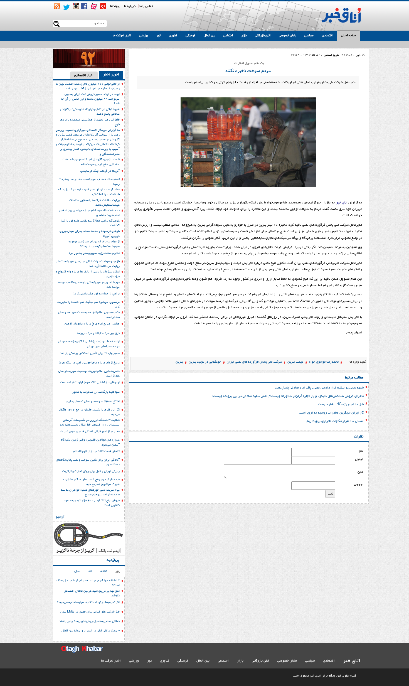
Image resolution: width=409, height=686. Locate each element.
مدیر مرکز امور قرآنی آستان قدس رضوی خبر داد (89, 431)
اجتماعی (228, 35)
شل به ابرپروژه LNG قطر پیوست (341, 404)
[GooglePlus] (103, 6)
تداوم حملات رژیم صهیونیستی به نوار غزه (94, 253)
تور (159, 35)
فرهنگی (190, 35)
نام (361, 451)
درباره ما (129, 6)
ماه (90, 571)
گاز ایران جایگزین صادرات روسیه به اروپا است (331, 413)
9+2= (358, 485)
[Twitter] (66, 7)
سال (77, 571)
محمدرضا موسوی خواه (324, 362)
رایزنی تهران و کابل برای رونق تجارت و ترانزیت (91, 471)
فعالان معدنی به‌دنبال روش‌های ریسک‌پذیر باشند (89, 621)
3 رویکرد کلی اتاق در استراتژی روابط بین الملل (90, 631)
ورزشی (143, 35)
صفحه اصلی (348, 35)
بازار (244, 35)
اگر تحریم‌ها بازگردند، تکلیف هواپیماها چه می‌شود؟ (88, 602)
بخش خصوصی (287, 35)
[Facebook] (84, 6)
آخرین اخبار (111, 75)
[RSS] (57, 6)
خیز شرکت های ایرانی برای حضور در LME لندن (90, 612)
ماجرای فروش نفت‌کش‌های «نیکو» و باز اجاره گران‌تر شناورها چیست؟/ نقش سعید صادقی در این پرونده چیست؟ (288, 396)
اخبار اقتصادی (83, 75)
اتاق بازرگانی (262, 35)
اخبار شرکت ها (122, 35)
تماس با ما (146, 6)
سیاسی (309, 35)
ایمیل (359, 459)
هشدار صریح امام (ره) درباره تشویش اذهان (92, 324)
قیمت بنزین (295, 362)
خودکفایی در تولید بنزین (205, 362)
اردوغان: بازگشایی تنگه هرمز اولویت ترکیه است (90, 382)
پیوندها (115, 6)
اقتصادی (327, 35)
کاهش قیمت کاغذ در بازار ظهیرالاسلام (96, 451)
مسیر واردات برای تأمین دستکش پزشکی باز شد (90, 353)
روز (117, 571)
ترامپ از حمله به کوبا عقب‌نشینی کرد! (96, 294)
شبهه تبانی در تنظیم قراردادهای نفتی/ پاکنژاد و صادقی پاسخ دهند (319, 388)
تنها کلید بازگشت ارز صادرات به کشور (96, 392)
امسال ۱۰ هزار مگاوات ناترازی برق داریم (335, 421)
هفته (103, 571)
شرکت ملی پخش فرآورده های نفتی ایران (254, 362)
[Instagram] (76, 6)
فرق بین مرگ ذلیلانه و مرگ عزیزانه (98, 333)
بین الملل (209, 35)
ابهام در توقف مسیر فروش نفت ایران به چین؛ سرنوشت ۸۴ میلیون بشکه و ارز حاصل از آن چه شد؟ (90, 99)
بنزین (179, 362)
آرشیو (60, 517)
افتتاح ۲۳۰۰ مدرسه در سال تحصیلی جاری (93, 401)
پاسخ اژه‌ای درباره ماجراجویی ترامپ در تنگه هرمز (89, 363)
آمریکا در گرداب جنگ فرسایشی (100, 171)
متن (360, 472)
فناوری (173, 35)
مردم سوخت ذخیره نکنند (248, 70)
